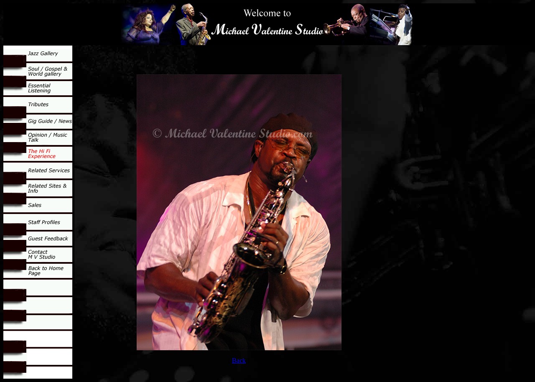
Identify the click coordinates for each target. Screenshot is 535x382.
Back (239, 360)
